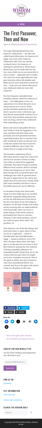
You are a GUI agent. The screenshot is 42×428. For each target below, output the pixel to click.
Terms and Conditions (13, 400)
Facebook (7, 383)
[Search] (31, 412)
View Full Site (9, 394)
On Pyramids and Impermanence (20, 339)
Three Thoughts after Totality (18, 335)
